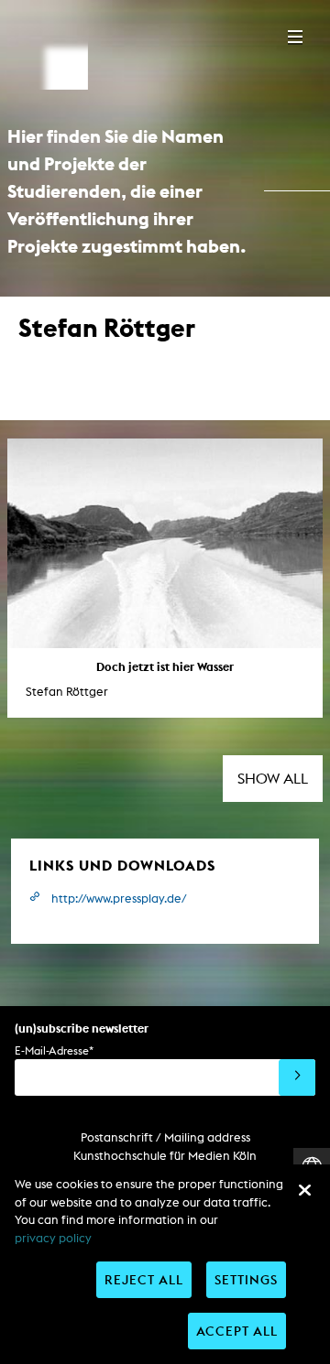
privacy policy (53, 1238)
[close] (304, 1190)
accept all (237, 1330)
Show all (272, 778)
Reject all (143, 1279)
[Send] (297, 1077)
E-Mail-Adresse (54, 1050)
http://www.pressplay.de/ (119, 898)
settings (246, 1279)
